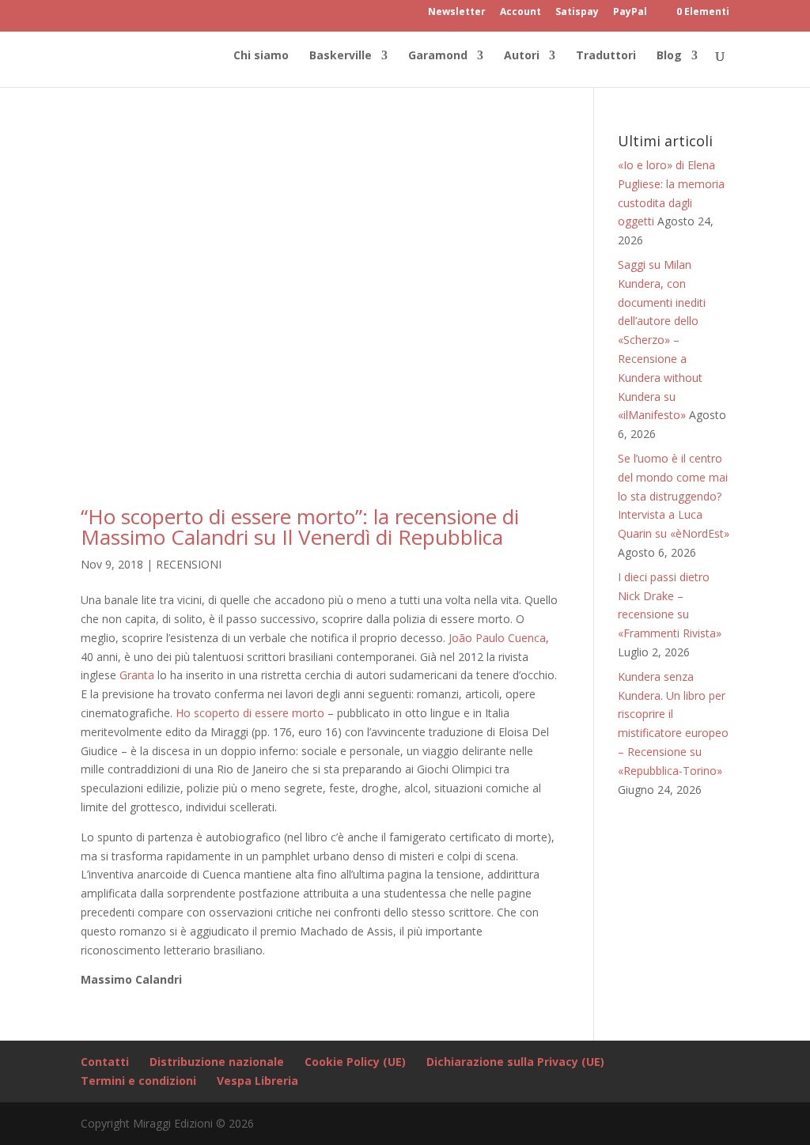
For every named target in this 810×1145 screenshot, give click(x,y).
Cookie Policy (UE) (355, 1061)
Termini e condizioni (138, 1080)
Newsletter (457, 12)
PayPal (630, 12)
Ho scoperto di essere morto (250, 712)
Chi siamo (261, 56)
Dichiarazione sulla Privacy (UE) (515, 1061)
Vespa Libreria (257, 1080)
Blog (669, 56)
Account (520, 12)
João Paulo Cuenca (497, 637)
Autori (521, 56)
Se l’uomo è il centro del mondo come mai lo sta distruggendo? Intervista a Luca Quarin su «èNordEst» (673, 496)
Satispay (577, 12)
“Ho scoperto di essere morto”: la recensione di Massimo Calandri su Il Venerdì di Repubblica (300, 526)
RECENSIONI (188, 564)
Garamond (437, 56)
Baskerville (340, 56)
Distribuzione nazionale (217, 1061)
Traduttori (606, 56)
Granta (136, 674)
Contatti (105, 1061)
